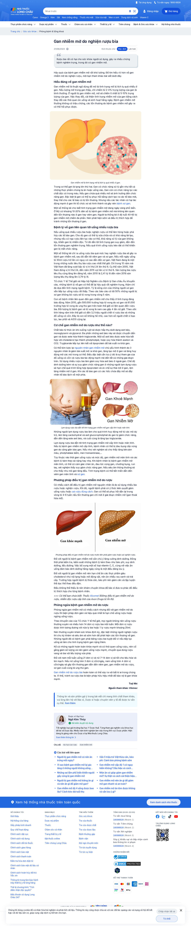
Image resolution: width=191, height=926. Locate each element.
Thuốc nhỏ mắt (86, 17)
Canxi (35, 17)
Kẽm (53, 17)
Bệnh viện (83, 838)
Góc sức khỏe (29, 31)
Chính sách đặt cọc (19, 834)
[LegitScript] (127, 870)
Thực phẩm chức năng (55, 816)
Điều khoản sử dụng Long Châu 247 (22, 895)
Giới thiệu (14, 816)
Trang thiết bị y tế (53, 834)
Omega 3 (44, 17)
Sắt (58, 17)
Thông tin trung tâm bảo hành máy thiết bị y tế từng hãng (24, 881)
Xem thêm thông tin (65, 737)
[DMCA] (127, 864)
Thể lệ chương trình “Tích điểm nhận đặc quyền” (22, 888)
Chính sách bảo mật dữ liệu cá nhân (24, 866)
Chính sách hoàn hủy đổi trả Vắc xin (23, 874)
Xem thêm (70, 703)
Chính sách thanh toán (20, 856)
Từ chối (167, 918)
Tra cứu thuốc (85, 820)
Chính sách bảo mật (19, 852)
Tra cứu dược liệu (87, 829)
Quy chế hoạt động (19, 829)
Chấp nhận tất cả (166, 911)
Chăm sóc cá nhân (53, 829)
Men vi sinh (114, 17)
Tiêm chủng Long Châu (56, 843)
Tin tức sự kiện (86, 852)
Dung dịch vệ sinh (129, 17)
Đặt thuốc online (52, 838)
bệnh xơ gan (123, 203)
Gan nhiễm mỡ (86, 745)
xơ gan (81, 474)
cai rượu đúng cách (82, 491)
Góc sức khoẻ (85, 816)
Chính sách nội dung (20, 838)
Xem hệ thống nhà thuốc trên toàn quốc (48, 802)
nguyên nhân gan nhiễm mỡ (89, 347)
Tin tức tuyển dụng (88, 847)
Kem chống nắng (69, 17)
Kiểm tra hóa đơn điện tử (21, 861)
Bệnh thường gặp (87, 834)
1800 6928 (175, 2)
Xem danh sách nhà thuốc (163, 802)
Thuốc (48, 825)
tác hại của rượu (70, 745)
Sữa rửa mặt (101, 17)
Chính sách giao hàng (20, 847)
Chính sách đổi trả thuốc (21, 843)
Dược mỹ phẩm (52, 820)
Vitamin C (144, 17)
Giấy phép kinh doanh (20, 825)
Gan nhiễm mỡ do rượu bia (68, 672)
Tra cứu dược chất (87, 825)
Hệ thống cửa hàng (19, 820)
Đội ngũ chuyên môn (88, 843)
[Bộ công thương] (120, 857)
